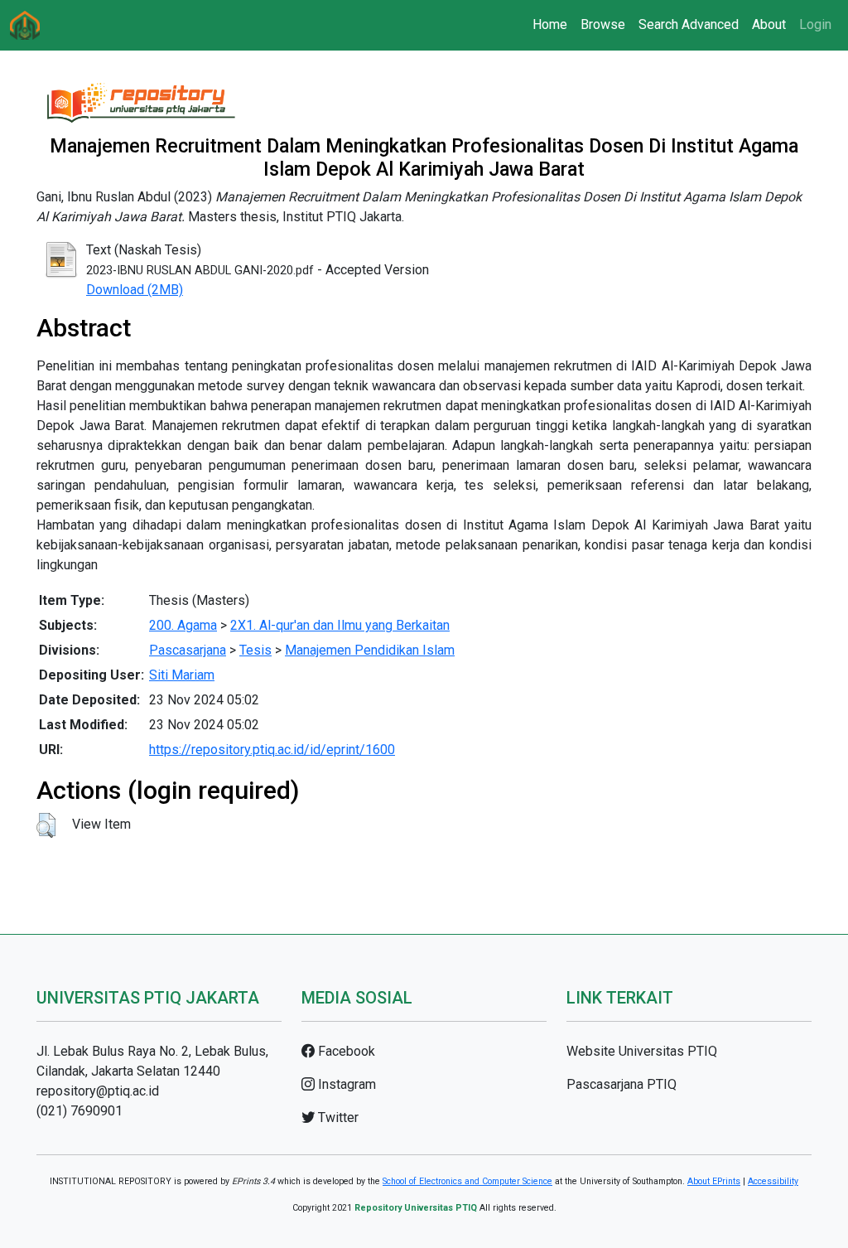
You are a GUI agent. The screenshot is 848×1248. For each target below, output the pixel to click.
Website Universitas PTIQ (641, 1051)
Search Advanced (688, 24)
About (769, 24)
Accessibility (773, 1181)
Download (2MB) (134, 289)
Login (815, 24)
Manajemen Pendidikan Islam (370, 650)
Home (549, 24)
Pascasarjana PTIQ (621, 1084)
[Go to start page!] (25, 25)
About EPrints (713, 1181)
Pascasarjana (187, 650)
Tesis (255, 650)
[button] (45, 825)
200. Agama (183, 625)
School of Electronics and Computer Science (467, 1181)
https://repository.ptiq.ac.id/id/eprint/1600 (272, 749)
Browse (603, 24)
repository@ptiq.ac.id (97, 1091)
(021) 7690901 (79, 1111)
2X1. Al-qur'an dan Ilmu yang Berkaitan (340, 625)
